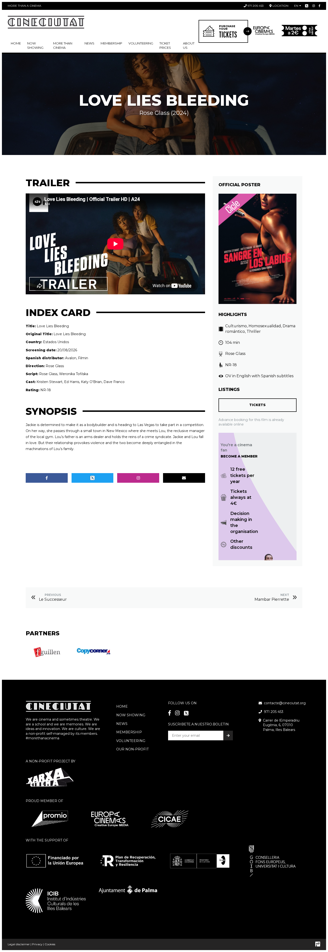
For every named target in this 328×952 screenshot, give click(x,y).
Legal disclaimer (19, 944)
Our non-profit (132, 749)
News (89, 43)
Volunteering (140, 43)
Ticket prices (165, 45)
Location (280, 5)
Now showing (35, 45)
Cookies (50, 944)
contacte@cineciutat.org (285, 703)
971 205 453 (256, 5)
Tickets (257, 405)
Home (16, 43)
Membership (129, 732)
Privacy (37, 944)
